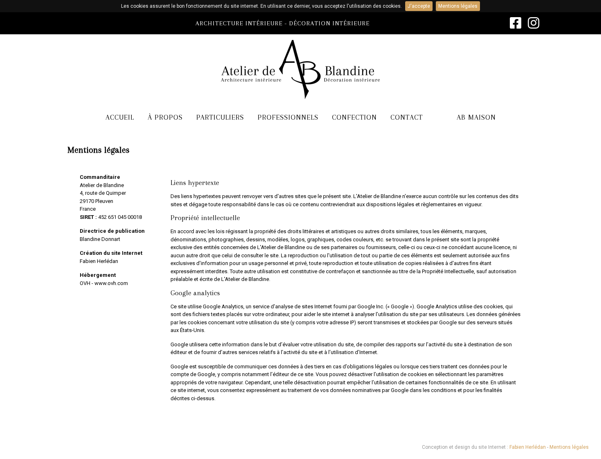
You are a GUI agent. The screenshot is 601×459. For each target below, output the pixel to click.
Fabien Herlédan (99, 261)
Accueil (119, 117)
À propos (165, 117)
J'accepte (419, 6)
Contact (406, 117)
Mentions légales (458, 6)
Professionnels (288, 117)
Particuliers (220, 117)
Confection (354, 117)
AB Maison (476, 117)
